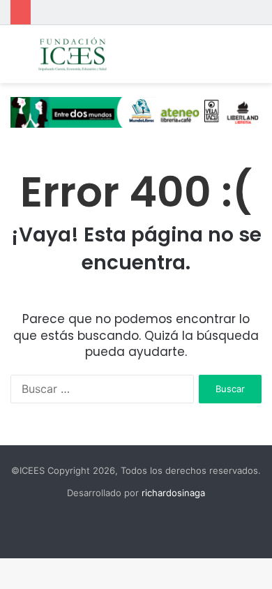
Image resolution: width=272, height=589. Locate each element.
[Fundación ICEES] (90, 54)
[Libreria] (136, 111)
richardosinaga (173, 492)
